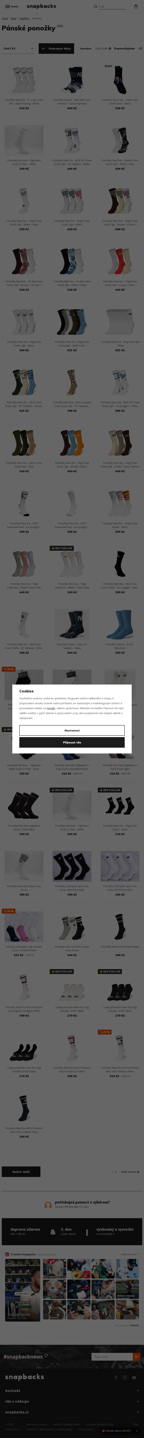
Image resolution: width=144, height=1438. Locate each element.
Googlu (51, 708)
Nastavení (72, 730)
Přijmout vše (72, 742)
